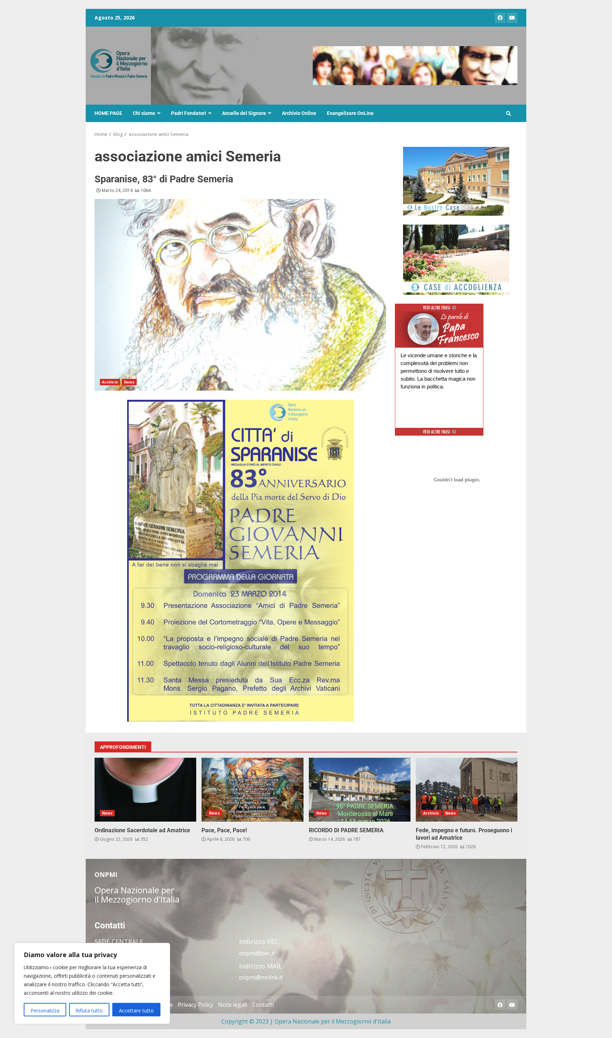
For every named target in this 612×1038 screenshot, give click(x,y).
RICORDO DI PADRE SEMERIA (359, 790)
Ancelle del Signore (244, 113)
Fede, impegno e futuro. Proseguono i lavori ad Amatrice (466, 790)
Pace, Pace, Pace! (252, 790)
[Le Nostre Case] (456, 181)
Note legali (232, 1005)
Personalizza (45, 1010)
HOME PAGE (108, 113)
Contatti (263, 1005)
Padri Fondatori (188, 113)
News (129, 382)
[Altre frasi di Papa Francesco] (439, 310)
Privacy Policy (195, 1005)
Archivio (110, 382)
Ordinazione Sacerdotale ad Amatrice (145, 790)
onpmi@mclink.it (261, 977)
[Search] (508, 113)
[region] (92, 983)
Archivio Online (299, 113)
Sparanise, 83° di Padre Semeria (164, 179)
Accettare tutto (136, 1010)
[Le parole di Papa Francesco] (439, 316)
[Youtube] (512, 17)
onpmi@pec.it (257, 953)
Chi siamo (144, 113)
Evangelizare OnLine (350, 113)
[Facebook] (500, 17)
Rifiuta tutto (89, 1010)
